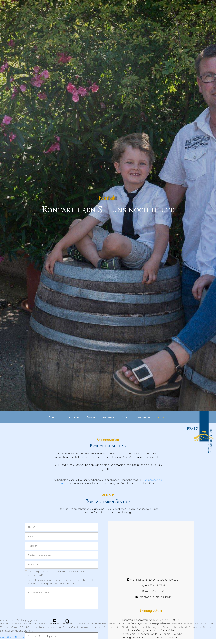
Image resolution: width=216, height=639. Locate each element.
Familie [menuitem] (90, 417)
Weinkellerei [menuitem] (71, 417)
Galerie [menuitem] (126, 417)
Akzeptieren (7, 637)
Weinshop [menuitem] (108, 417)
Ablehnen (20, 637)
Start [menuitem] (52, 417)
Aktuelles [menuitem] (144, 417)
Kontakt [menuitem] (162, 417)
